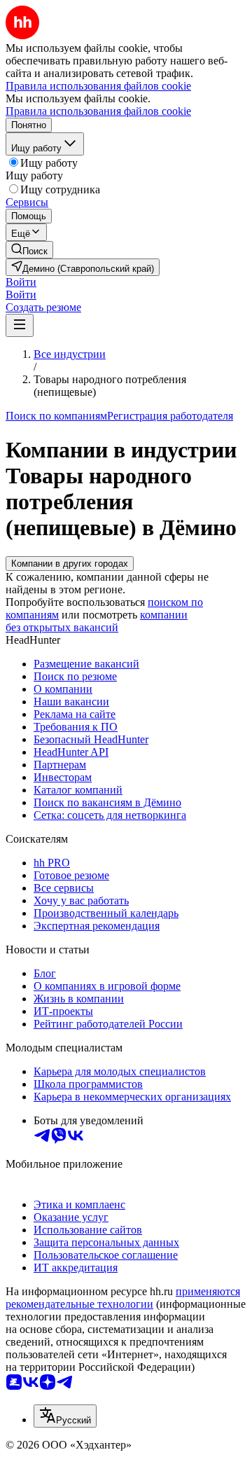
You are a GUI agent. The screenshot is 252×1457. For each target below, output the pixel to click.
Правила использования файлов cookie (98, 111)
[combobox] (65, 1416)
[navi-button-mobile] (20, 325)
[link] (29, 249)
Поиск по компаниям (56, 416)
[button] (21, 282)
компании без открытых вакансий (97, 621)
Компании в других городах (69, 563)
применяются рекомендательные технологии (123, 1297)
